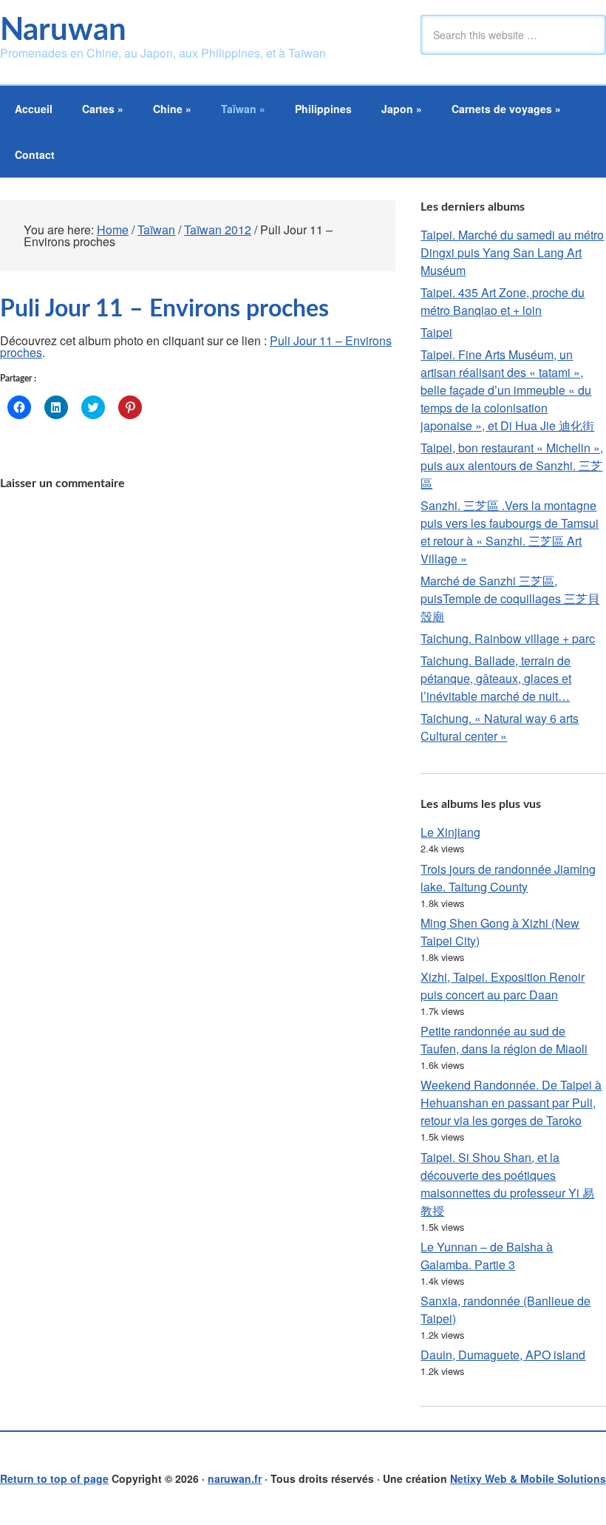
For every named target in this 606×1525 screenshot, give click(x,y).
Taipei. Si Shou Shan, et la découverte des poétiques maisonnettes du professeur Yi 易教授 (507, 1184)
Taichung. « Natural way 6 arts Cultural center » (500, 727)
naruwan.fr (235, 1478)
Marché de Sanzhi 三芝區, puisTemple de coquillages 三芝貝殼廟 (510, 598)
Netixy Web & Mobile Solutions (528, 1478)
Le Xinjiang (450, 831)
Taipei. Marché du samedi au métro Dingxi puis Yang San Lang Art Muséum (512, 252)
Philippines (323, 108)
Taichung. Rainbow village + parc (508, 638)
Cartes (102, 108)
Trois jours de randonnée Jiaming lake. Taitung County (508, 877)
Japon (401, 108)
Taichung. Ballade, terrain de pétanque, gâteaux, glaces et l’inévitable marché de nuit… (496, 678)
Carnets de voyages (506, 108)
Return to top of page (54, 1478)
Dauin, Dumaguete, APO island (503, 1354)
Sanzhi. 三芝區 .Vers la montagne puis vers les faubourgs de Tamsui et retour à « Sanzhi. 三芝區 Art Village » (510, 532)
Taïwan (243, 108)
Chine (172, 108)
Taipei (436, 332)
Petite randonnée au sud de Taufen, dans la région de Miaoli (504, 1039)
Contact (35, 154)
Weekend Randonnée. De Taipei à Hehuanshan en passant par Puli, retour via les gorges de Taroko (511, 1102)
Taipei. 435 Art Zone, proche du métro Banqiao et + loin (503, 301)
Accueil (33, 108)
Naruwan (63, 30)
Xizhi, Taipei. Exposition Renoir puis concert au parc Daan (503, 985)
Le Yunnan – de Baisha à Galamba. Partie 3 (487, 1255)
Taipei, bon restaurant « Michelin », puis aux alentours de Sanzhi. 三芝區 (512, 465)
